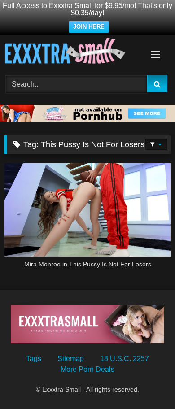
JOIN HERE (89, 26)
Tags (33, 358)
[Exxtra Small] (71, 52)
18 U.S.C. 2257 (124, 358)
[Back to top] (147, 382)
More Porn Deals (87, 369)
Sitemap (70, 358)
